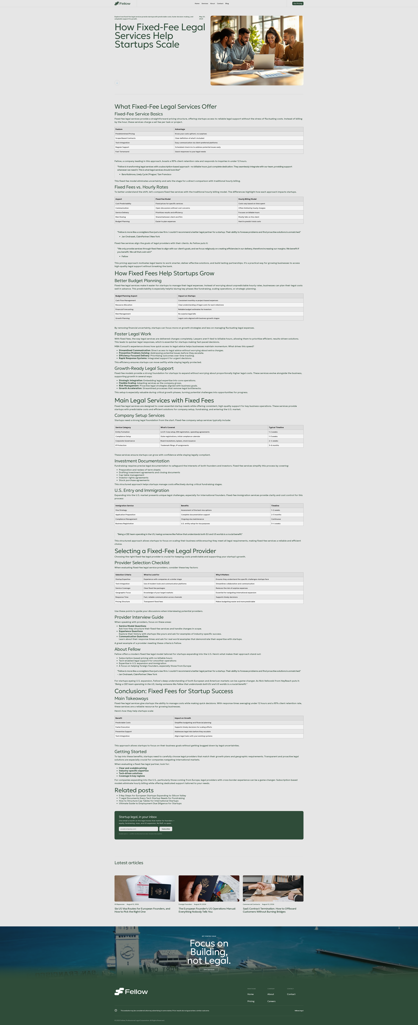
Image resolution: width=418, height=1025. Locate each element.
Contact (220, 3)
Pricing (251, 1001)
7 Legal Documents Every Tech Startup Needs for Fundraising (152, 798)
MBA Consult (121, 346)
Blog (227, 3)
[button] (212, 3)
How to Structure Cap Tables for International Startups (149, 800)
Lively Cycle (141, 174)
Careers (271, 1001)
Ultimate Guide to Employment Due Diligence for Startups (150, 803)
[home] (122, 3)
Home (197, 3)
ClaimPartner (142, 236)
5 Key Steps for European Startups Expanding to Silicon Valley (152, 795)
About (270, 994)
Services (205, 3)
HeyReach (286, 680)
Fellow (134, 649)
